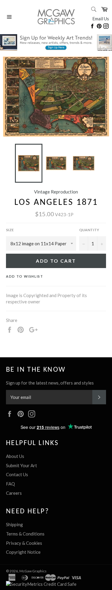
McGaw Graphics (33, 571)
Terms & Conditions (25, 533)
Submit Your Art (21, 465)
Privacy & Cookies (24, 543)
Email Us (100, 18)
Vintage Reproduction (56, 191)
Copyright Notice (23, 552)
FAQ (10, 483)
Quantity (89, 230)
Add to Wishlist (24, 276)
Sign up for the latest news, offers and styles (50, 382)
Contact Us (17, 474)
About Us (15, 456)
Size (10, 230)
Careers (14, 493)
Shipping (14, 524)
